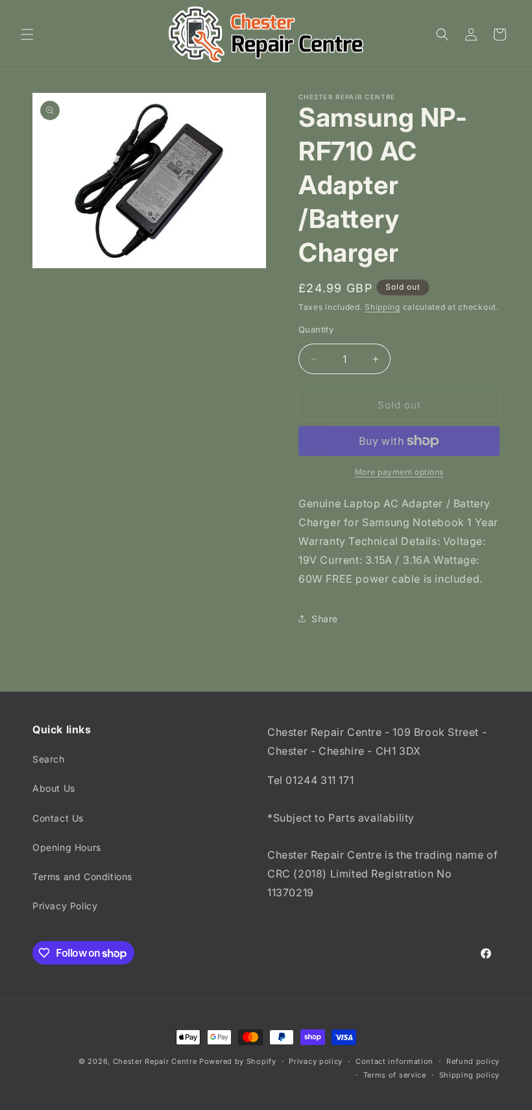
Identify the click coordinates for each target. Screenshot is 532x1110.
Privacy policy (316, 1061)
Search (48, 758)
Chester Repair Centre (155, 1061)
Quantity (315, 329)
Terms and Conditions (82, 876)
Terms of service (394, 1074)
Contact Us (58, 818)
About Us (53, 788)
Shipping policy (469, 1074)
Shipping (382, 307)
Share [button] (324, 618)
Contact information (394, 1061)
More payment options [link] (399, 472)
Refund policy (473, 1061)
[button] (27, 34)
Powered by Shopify (237, 1061)
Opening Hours (66, 847)
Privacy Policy (64, 905)
